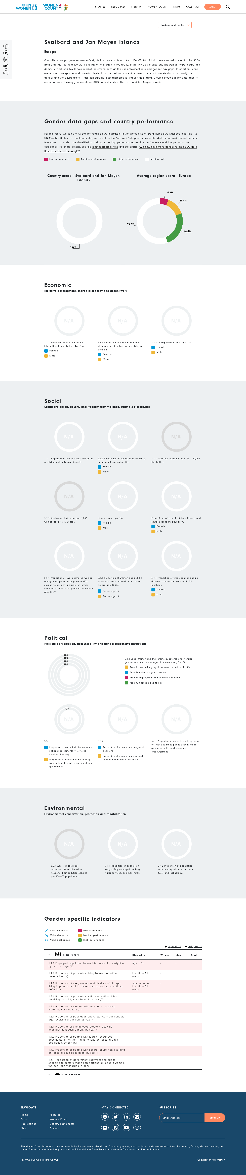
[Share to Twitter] (5, 53)
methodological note (105, 146)
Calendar (192, 7)
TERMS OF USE (50, 1159)
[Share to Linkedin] (5, 60)
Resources (118, 7)
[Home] (42, 7)
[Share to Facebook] (5, 47)
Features (55, 1114)
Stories (100, 7)
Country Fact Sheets (62, 1123)
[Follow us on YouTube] (126, 1127)
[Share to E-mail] (5, 67)
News (177, 7)
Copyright (202, 1159)
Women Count (157, 7)
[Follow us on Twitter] (115, 1117)
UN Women (218, 1159)
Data (212, 6)
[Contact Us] (137, 1117)
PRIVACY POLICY (30, 1159)
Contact (54, 1128)
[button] (175, 25)
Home (24, 1114)
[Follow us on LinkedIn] (126, 1117)
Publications (28, 1123)
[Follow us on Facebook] (105, 1117)
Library (136, 7)
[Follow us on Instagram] (137, 1127)
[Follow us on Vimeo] (115, 1127)
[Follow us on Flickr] (105, 1127)
